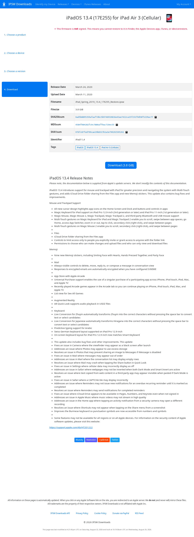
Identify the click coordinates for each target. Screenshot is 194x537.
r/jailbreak (103, 439)
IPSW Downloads (20, 4)
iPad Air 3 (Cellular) (110, 147)
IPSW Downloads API (60, 513)
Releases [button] (62, 4)
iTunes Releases (92, 4)
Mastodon (91, 439)
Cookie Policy (100, 513)
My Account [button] (183, 4)
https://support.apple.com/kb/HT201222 (71, 427)
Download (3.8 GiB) (121, 165)
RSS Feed (139, 513)
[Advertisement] (120, 55)
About (106, 4)
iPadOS (80, 147)
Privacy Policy (82, 513)
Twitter (115, 439)
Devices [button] (75, 4)
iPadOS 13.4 (92, 147)
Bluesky (79, 439)
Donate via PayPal (120, 513)
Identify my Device (45, 4)
